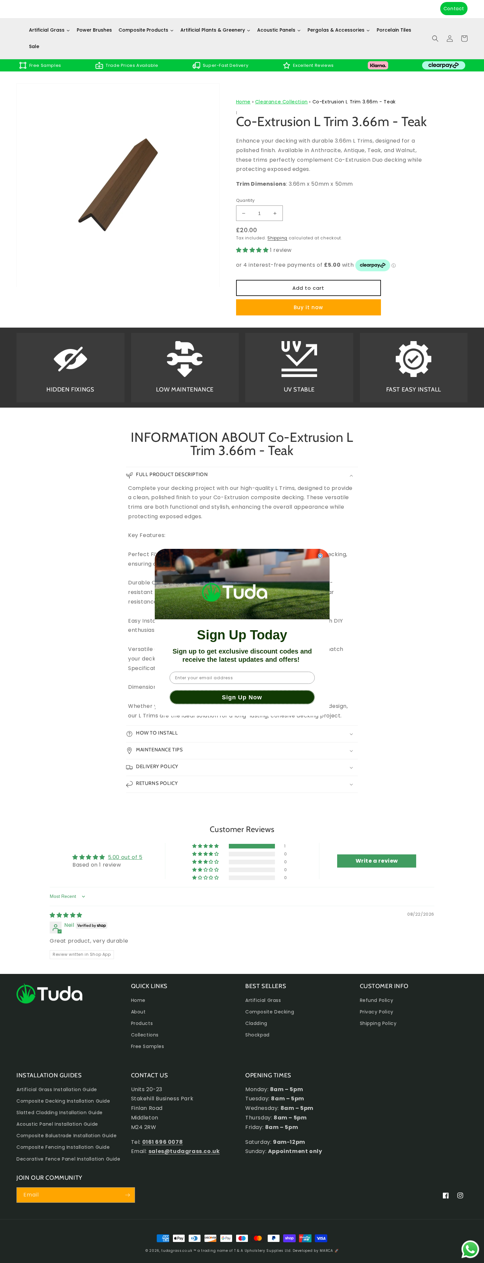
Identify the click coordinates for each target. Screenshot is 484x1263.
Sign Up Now (242, 701)
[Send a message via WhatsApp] (470, 1249)
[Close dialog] (320, 552)
